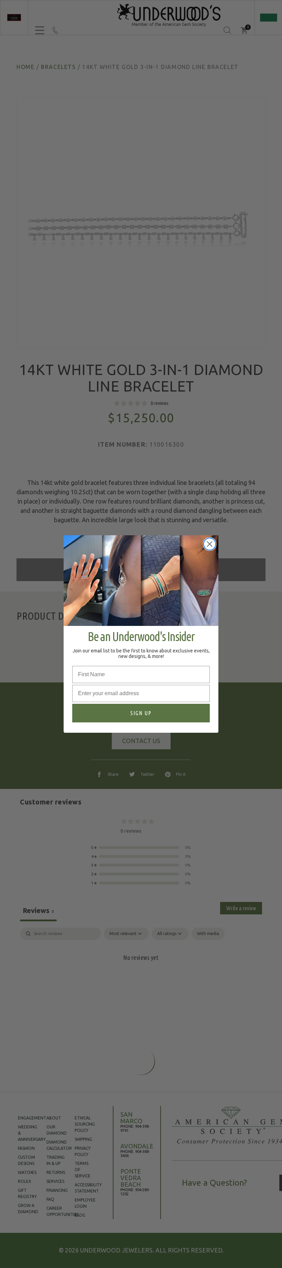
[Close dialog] (210, 544)
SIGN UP (141, 713)
